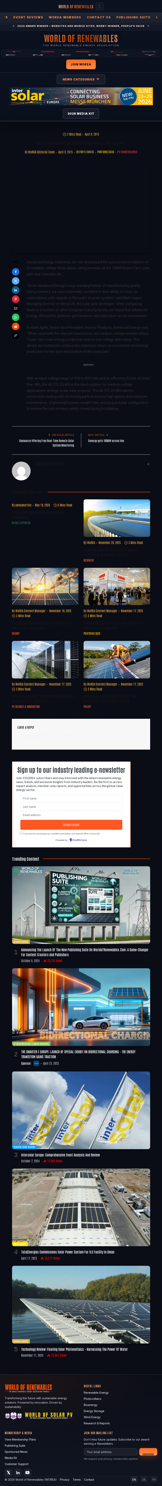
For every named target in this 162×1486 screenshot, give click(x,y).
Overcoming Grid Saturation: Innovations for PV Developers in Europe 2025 (114, 625)
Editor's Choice (85, 152)
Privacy (65, 1479)
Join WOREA (81, 64)
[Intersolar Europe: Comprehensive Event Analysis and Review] (81, 1110)
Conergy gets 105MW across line (106, 440)
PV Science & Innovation (26, 706)
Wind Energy (92, 1417)
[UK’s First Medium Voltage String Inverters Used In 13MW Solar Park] (81, 207)
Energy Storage (94, 1411)
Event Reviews (28, 17)
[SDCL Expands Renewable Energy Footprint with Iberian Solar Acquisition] (45, 586)
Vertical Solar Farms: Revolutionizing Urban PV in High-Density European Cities (43, 698)
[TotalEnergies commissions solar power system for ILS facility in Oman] (81, 1207)
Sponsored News (16, 1451)
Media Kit (11, 1458)
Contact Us (99, 17)
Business (89, 560)
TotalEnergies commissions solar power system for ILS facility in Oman (67, 1251)
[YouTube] (27, 1472)
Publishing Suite (133, 17)
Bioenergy (90, 1405)
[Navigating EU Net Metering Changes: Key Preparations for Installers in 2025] (117, 659)
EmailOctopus (80, 840)
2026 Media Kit (81, 113)
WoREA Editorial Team (41, 152)
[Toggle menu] (100, 6)
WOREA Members (65, 17)
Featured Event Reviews (24, 1146)
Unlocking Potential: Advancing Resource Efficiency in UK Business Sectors (110, 552)
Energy (16, 633)
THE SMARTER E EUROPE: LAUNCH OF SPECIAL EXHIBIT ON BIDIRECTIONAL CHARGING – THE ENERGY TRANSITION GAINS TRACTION (78, 1054)
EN (134, 1479)
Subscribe (148, 1454)
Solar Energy (20, 1243)
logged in (40, 735)
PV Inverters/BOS (127, 152)
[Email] (15, 308)
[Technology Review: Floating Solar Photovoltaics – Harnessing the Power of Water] (81, 1304)
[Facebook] (15, 272)
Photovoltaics (105, 152)
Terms (77, 1479)
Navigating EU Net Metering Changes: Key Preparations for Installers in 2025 (110, 698)
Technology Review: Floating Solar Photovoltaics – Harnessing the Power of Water (74, 1349)
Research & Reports (97, 1423)
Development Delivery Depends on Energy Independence (38, 514)
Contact (89, 1479)
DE (144, 1479)
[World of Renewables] (14, 1416)
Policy (87, 706)
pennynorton (23, 505)
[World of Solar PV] (48, 1416)
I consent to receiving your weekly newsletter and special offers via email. (61, 833)
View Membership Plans (20, 1439)
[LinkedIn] (15, 290)
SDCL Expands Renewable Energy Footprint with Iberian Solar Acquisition (42, 625)
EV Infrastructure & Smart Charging (31, 1043)
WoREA (91, 542)
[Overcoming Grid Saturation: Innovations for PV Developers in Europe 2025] (117, 586)
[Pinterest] (15, 299)
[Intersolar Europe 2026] (81, 96)
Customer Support (16, 1464)
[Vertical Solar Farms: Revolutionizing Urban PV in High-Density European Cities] (45, 659)
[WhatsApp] (15, 317)
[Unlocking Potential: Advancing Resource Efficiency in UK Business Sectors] (117, 518)
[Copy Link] (15, 335)
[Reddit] (15, 326)
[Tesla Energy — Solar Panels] (81, 53)
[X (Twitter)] (8, 1472)
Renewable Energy (96, 1392)
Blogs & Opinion (21, 522)
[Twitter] (15, 281)
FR (154, 1479)
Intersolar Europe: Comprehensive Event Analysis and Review (60, 1154)
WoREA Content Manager (30, 611)
